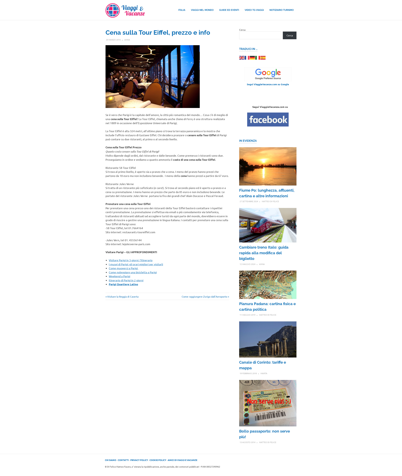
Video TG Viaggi (254, 10)
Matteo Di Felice (270, 201)
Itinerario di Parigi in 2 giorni (126, 280)
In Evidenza (248, 140)
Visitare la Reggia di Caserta (123, 296)
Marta (264, 373)
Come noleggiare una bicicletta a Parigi (133, 272)
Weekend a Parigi (119, 276)
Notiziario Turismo (281, 10)
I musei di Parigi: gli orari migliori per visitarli (136, 264)
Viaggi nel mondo (202, 10)
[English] (241, 57)
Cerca (242, 29)
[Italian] (258, 57)
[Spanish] (263, 57)
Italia (181, 10)
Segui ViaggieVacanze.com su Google (268, 84)
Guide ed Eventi (229, 10)
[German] (252, 57)
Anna (127, 39)
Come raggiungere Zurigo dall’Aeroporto (204, 296)
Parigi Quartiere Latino (123, 284)
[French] (247, 57)
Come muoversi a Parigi (123, 268)
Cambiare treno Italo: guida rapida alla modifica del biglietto (263, 253)
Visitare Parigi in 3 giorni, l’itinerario (130, 260)
